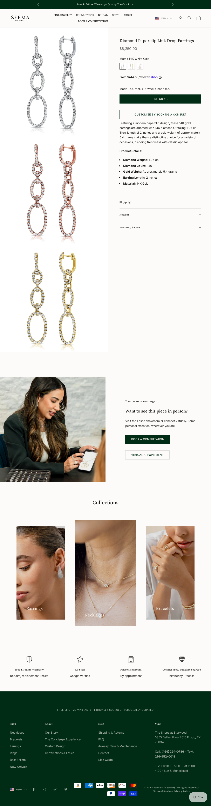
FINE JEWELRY (63, 15)
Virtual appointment (147, 454)
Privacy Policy (182, 791)
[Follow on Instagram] (44, 789)
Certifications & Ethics (59, 753)
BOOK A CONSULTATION (93, 21)
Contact (103, 753)
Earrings (15, 746)
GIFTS (115, 15)
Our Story (51, 732)
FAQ (101, 739)
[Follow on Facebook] (34, 789)
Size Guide (105, 759)
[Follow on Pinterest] (66, 789)
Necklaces (17, 732)
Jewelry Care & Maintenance (117, 746)
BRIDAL (103, 15)
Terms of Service (162, 791)
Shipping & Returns (111, 732)
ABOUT (127, 15)
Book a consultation (147, 439)
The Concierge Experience (63, 739)
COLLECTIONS (85, 15)
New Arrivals (18, 766)
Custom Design (55, 746)
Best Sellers (18, 759)
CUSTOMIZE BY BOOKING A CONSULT (160, 114)
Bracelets (16, 739)
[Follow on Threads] (55, 789)
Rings (13, 753)
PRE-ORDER (160, 98)
